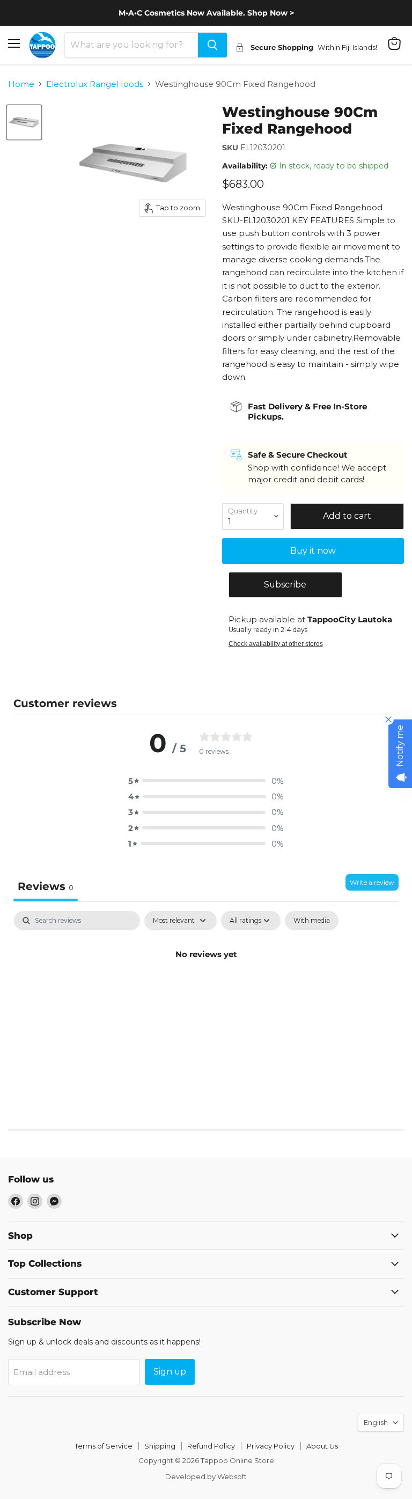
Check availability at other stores (276, 644)
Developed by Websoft (206, 1476)
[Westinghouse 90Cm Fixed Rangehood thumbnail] (24, 122)
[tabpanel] (206, 990)
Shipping (159, 1446)
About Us (322, 1446)
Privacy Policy (271, 1446)
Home (21, 84)
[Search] (212, 45)
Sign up (169, 1371)
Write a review (372, 882)
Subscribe (285, 584)
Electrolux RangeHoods (94, 84)
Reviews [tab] (45, 886)
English (376, 1422)
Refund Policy (211, 1446)
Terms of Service (104, 1446)
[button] (206, 780)
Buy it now (313, 551)
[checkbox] (312, 920)
